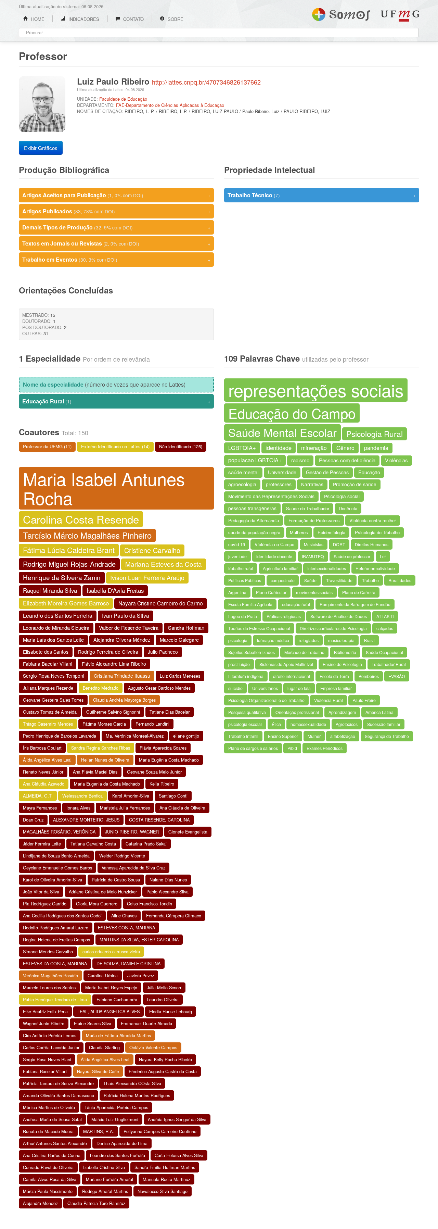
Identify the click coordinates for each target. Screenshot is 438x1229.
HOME (37, 19)
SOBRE (174, 19)
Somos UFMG (341, 13)
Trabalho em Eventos (116, 259)
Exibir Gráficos (40, 147)
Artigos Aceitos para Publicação (116, 195)
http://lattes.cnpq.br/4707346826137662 (206, 81)
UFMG (400, 16)
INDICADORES (83, 19)
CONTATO (133, 19)
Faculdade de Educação (123, 99)
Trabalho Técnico (322, 195)
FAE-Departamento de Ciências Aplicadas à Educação (170, 105)
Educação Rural (116, 401)
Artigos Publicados (116, 211)
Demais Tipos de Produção (116, 227)
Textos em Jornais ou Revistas (116, 243)
